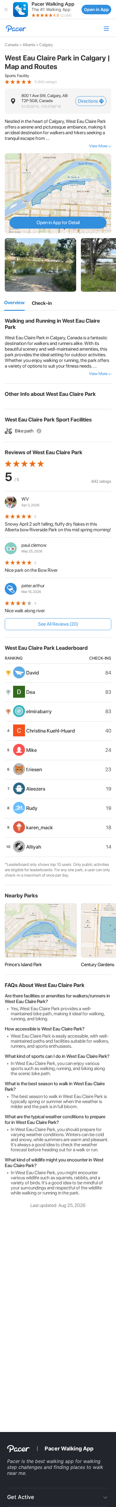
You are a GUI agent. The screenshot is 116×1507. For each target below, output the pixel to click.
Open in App (96, 9)
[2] (42, 303)
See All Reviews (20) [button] (58, 624)
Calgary (46, 44)
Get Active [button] (20, 1497)
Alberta (29, 44)
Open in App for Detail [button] (58, 222)
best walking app (55, 1461)
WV (25, 499)
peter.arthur (33, 585)
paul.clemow (33, 545)
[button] (6, 9)
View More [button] (98, 145)
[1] (14, 303)
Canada (11, 44)
